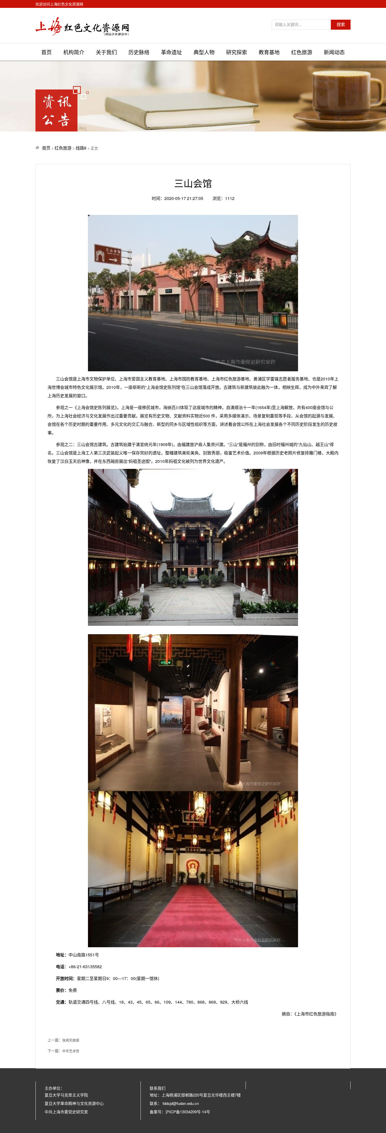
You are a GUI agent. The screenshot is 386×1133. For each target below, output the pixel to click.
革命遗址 (171, 52)
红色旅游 (301, 52)
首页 (46, 52)
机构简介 (73, 52)
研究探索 (236, 52)
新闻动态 (334, 52)
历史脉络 (138, 52)
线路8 (81, 148)
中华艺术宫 (70, 1050)
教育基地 (269, 52)
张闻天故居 (70, 1039)
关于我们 (106, 52)
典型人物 (204, 52)
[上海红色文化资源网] (82, 25)
